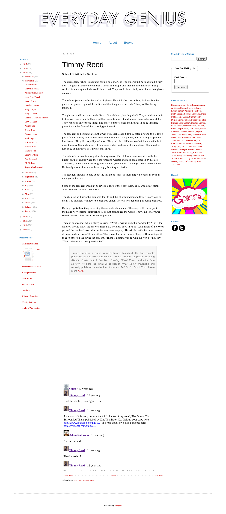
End (38, 249)
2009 (25, 229)
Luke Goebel (176, 125)
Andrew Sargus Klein (34, 92)
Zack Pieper (194, 128)
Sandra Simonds (195, 149)
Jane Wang (187, 155)
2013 (25, 72)
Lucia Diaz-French (32, 96)
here (80, 271)
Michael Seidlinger (179, 149)
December (29, 76)
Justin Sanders (31, 84)
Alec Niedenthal (184, 137)
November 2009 (198, 158)
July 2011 (181, 146)
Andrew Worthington (31, 307)
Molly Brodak (177, 113)
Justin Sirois (176, 152)
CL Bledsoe (30, 163)
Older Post (158, 475)
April (27, 198)
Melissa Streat (31, 146)
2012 (25, 216)
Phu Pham (196, 137)
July (27, 185)
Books (128, 42)
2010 (25, 225)
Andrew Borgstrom (193, 110)
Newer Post (68, 475)
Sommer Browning (192, 113)
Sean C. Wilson (31, 154)
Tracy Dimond (31, 113)
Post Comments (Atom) (84, 480)
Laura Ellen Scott (195, 146)
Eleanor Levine (31, 134)
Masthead (26, 290)
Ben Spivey (187, 152)
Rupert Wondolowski (34, 167)
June (27, 189)
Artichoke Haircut (178, 107)
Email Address (180, 77)
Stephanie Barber (194, 107)
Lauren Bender (177, 110)
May (27, 193)
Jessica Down (28, 284)
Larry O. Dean (31, 121)
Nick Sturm (27, 278)
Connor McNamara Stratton (36, 117)
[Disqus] (113, 335)
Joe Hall (200, 125)
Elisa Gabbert (184, 122)
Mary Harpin (30, 109)
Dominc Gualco (189, 125)
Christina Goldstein (30, 243)
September (29, 176)
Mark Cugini (30, 138)
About (113, 42)
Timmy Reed (30, 129)
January (28, 211)
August (28, 181)
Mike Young (190, 161)
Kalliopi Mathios (29, 272)
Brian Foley (196, 119)
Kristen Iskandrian (30, 296)
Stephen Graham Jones (31, 266)
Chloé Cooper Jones (179, 128)
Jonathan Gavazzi (32, 105)
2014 (25, 68)
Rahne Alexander (178, 104)
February (29, 206)
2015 (25, 64)
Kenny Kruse (30, 101)
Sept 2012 (181, 134)
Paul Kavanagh (31, 158)
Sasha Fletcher (184, 119)
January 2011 (177, 161)
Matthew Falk (30, 150)
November (29, 80)
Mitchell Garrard (198, 122)
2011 (25, 220)
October (28, 172)
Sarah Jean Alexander (196, 104)
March (28, 202)
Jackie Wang (176, 155)
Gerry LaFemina (31, 88)
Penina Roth (191, 140)
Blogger (118, 505)
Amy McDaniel (194, 134)
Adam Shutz (30, 125)
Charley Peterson (29, 302)
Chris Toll (197, 152)
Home (97, 42)
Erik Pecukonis (31, 142)
